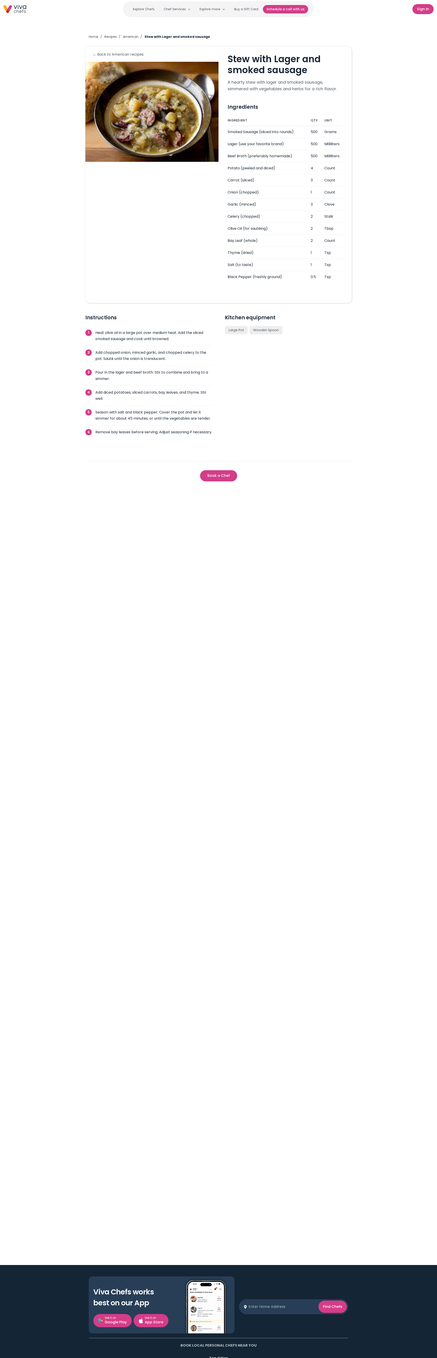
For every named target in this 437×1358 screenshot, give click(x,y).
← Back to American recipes (118, 54)
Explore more (210, 9)
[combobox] (282, 1306)
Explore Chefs (144, 9)
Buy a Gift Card (246, 9)
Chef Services (175, 9)
